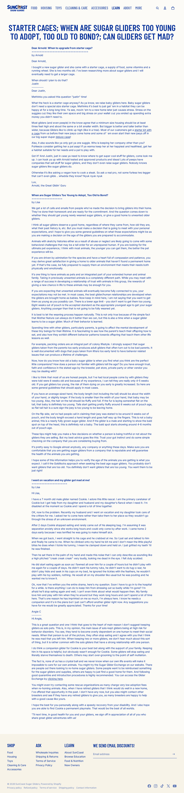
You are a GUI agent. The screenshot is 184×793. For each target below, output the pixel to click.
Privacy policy (14, 787)
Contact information (86, 787)
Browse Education (75, 756)
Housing (12, 756)
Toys (10, 760)
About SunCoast (74, 752)
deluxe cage (63, 136)
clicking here (55, 678)
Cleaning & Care (16, 765)
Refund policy (31, 787)
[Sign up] (174, 754)
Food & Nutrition (74, 760)
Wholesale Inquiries (47, 752)
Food (10, 752)
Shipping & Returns (47, 756)
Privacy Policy (44, 765)
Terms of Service (46, 760)
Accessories (14, 769)
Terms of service (48, 787)
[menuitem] (34, 8)
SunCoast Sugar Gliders (27, 784)
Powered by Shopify (51, 784)
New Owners (72, 765)
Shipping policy (66, 787)
